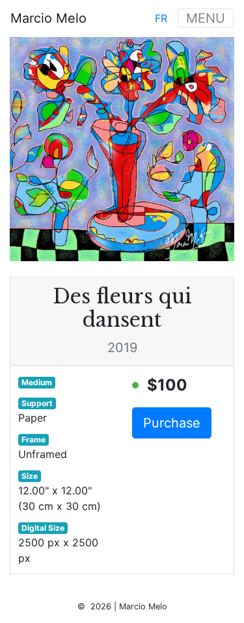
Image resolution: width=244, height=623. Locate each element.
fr (161, 18)
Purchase (171, 423)
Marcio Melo (48, 18)
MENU (205, 18)
